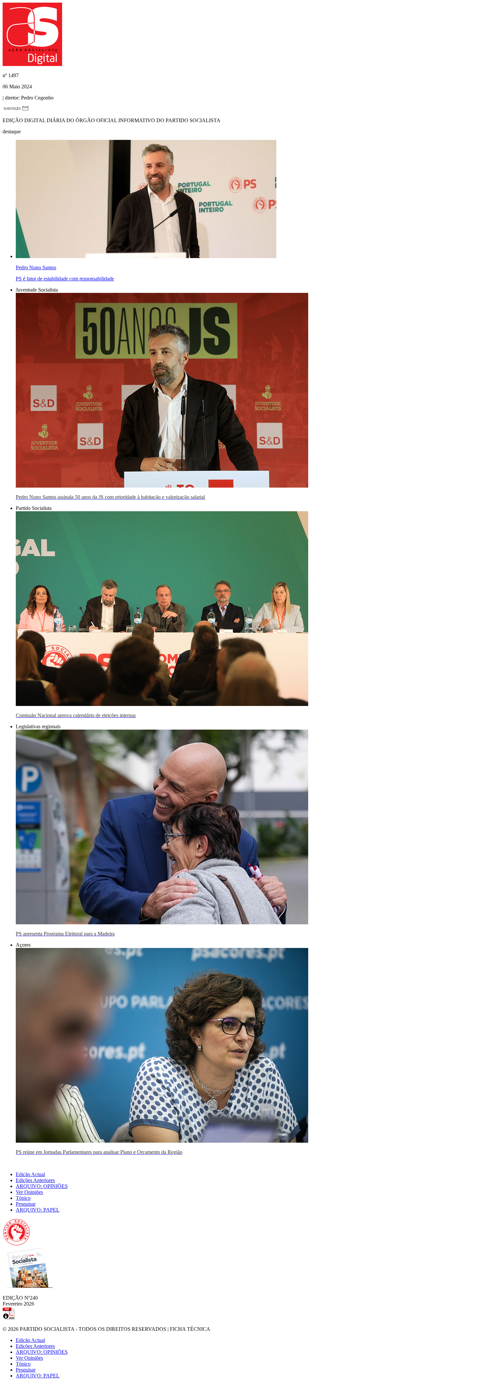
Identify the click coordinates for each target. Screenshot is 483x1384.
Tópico (23, 1198)
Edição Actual (30, 1174)
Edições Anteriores (35, 1180)
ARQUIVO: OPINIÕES (42, 1186)
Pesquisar (25, 1204)
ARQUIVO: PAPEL (37, 1210)
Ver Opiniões (29, 1192)
